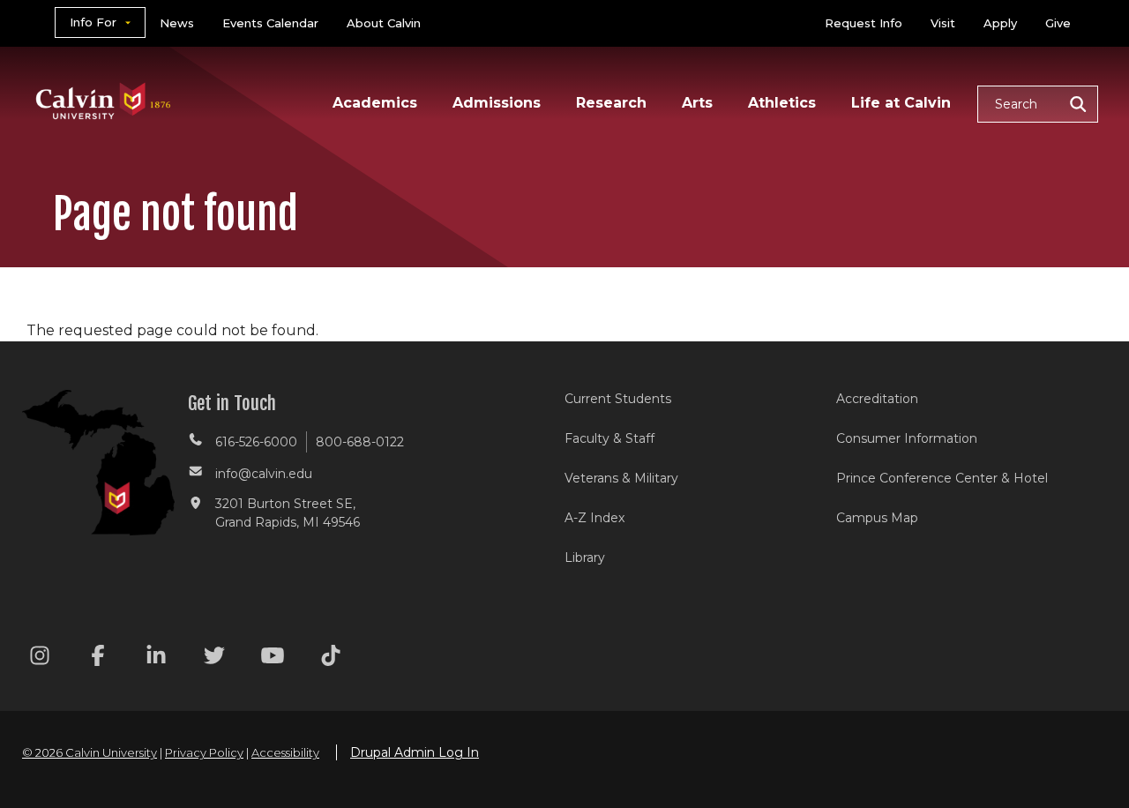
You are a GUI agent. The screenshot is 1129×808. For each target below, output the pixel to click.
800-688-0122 (360, 442)
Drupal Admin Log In (414, 752)
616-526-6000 (256, 442)
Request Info (863, 23)
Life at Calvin (901, 102)
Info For (93, 22)
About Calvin (384, 23)
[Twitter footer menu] (214, 658)
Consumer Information (906, 438)
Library (584, 557)
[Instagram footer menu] (39, 658)
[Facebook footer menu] (98, 658)
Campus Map (877, 518)
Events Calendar (270, 23)
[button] (1037, 104)
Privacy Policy (204, 752)
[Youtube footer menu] (272, 658)
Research (611, 102)
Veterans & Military (621, 478)
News (177, 23)
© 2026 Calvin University (89, 752)
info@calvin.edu (263, 474)
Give (1058, 23)
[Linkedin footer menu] (156, 658)
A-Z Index (594, 518)
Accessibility (285, 752)
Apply (1000, 23)
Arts (697, 102)
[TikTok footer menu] (331, 658)
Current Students (617, 399)
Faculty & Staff (609, 438)
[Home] (103, 78)
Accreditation (877, 399)
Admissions (496, 102)
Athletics (782, 102)
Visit (943, 23)
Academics (375, 102)
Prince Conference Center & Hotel (942, 478)
